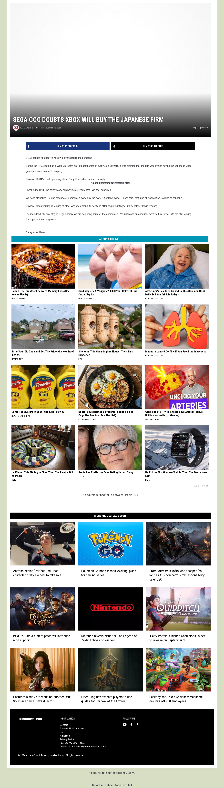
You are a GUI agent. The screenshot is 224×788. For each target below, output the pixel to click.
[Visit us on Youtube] (126, 725)
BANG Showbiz (26, 127)
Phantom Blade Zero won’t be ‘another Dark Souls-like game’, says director (42, 699)
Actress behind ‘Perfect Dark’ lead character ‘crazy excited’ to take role (37, 573)
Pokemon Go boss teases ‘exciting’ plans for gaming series (108, 573)
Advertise (65, 735)
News (42, 232)
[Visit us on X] (139, 725)
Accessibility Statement (72, 728)
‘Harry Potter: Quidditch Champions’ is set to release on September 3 (177, 638)
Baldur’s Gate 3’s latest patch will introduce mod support (41, 638)
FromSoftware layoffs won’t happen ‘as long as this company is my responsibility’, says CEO (177, 575)
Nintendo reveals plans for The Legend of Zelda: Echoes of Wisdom (109, 638)
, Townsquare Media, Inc (52, 755)
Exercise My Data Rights (72, 743)
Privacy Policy (67, 739)
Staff (62, 732)
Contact (64, 725)
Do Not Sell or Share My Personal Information (83, 746)
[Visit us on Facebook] (132, 725)
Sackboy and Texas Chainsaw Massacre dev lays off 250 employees (176, 699)
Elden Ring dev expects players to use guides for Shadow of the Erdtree (106, 699)
